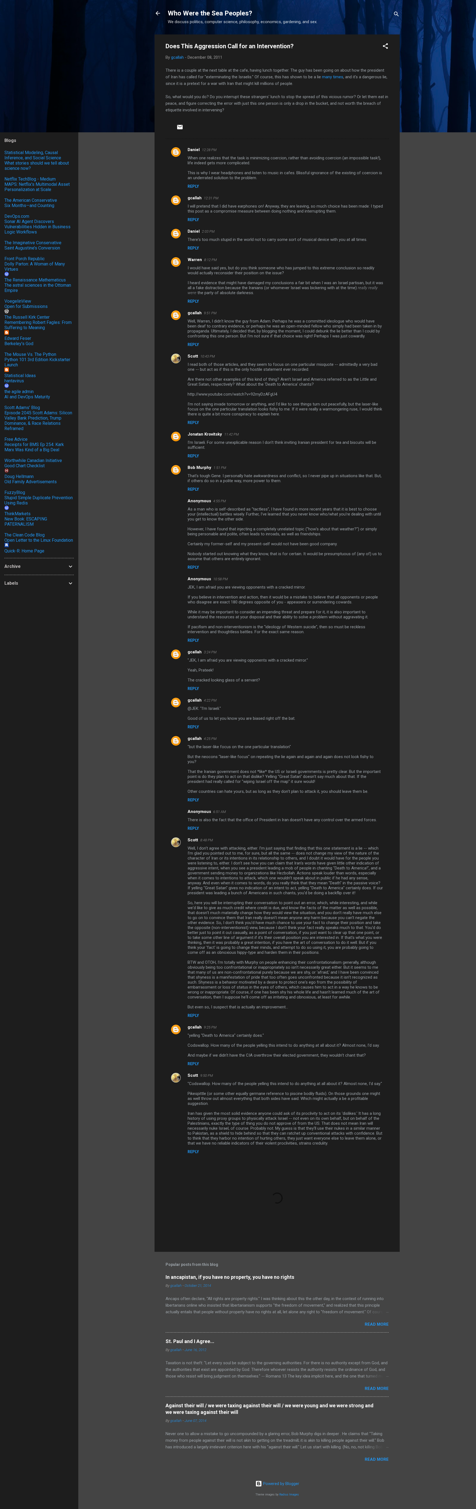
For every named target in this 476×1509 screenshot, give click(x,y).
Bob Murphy (199, 467)
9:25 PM (210, 1027)
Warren (195, 259)
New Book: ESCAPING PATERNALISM (25, 521)
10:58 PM (220, 579)
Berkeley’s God (18, 343)
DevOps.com (16, 216)
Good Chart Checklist (24, 465)
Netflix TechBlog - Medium (30, 179)
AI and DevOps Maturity (27, 396)
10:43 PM (207, 356)
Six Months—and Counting (29, 205)
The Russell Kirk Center (27, 317)
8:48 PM (206, 840)
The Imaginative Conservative (32, 242)
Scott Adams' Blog (22, 407)
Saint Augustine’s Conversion (32, 248)
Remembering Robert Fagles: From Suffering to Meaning (38, 325)
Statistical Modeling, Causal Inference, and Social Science (32, 155)
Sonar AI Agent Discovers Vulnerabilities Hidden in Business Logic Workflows (37, 227)
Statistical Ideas (20, 375)
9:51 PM (210, 313)
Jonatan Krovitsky (205, 434)
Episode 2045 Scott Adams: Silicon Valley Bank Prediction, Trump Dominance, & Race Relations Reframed (38, 420)
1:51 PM (219, 468)
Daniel (194, 149)
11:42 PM (231, 434)
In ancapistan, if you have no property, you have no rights (230, 1277)
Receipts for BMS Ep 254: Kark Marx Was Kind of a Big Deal (34, 447)
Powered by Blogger (280, 1483)
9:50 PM (206, 1075)
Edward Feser (17, 338)
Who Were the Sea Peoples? (210, 13)
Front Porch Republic (24, 258)
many (327, 76)
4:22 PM (210, 700)
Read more (377, 1324)
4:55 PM (219, 501)
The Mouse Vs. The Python (30, 354)
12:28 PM (209, 150)
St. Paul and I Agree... (190, 1341)
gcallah (195, 197)
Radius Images (289, 1494)
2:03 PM (208, 231)
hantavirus (14, 380)
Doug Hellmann (19, 476)
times (338, 76)
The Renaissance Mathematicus (35, 280)
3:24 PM (210, 652)
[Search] (396, 15)
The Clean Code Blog (24, 535)
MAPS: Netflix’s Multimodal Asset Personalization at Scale (37, 187)
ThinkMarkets (17, 513)
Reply (193, 186)
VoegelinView (17, 301)
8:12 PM (210, 260)
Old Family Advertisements (30, 481)
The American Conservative (30, 200)
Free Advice (16, 439)
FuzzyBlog (14, 492)
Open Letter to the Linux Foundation (38, 540)
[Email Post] (180, 129)
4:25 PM (210, 739)
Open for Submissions (26, 306)
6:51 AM (219, 812)
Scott (193, 356)
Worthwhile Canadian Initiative (33, 460)
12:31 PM (211, 198)
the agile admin (19, 391)
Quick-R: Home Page (24, 551)
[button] (385, 47)
